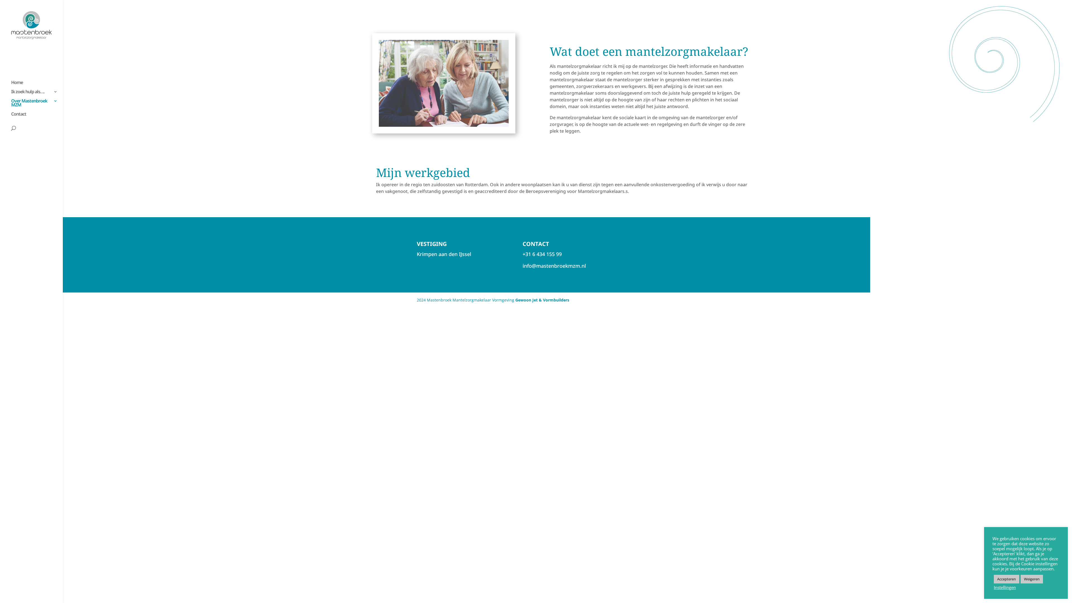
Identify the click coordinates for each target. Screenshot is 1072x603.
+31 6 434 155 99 (542, 254)
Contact (18, 114)
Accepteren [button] (1006, 579)
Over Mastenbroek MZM (29, 103)
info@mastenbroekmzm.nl (554, 265)
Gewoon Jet (526, 300)
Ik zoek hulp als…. (27, 92)
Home (17, 82)
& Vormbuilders (553, 300)
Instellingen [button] (1005, 587)
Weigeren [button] (1032, 579)
